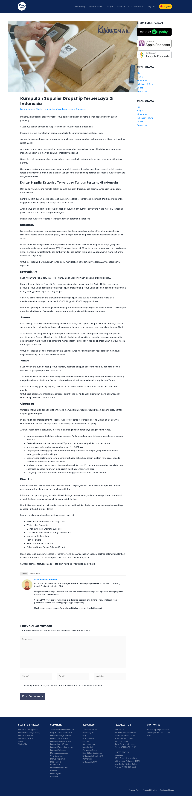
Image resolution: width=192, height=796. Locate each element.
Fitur (139, 73)
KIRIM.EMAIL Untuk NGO (93, 756)
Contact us (142, 91)
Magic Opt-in (55, 762)
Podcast (86, 741)
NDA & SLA (22, 744)
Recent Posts (35, 574)
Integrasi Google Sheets (60, 735)
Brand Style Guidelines (92, 753)
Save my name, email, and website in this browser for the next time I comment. (63, 685)
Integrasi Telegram (58, 750)
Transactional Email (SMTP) (62, 729)
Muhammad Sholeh (45, 579)
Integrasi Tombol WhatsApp (62, 747)
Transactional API (90, 729)
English (167, 6)
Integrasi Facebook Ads (60, 741)
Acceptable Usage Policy (29, 732)
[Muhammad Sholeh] (27, 584)
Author (24, 574)
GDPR (20, 741)
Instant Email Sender (59, 767)
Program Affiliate (90, 750)
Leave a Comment (77, 109)
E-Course (54, 776)
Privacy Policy (134, 790)
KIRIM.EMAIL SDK (90, 762)
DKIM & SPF (55, 765)
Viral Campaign (56, 756)
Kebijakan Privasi (25, 735)
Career (140, 88)
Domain (53, 770)
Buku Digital (88, 747)
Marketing (80, 6)
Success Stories (89, 744)
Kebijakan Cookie (25, 738)
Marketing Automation (59, 753)
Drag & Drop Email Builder (61, 732)
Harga (110, 6)
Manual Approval (57, 759)
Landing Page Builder (59, 738)
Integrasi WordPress (59, 744)
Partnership (87, 759)
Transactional (95, 6)
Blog (84, 735)
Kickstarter (142, 80)
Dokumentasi (88, 738)
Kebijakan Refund (145, 84)
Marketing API (88, 732)
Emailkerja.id (55, 773)
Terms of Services (150, 790)
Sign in (151, 6)
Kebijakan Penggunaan (28, 729)
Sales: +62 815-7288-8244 (130, 6)
